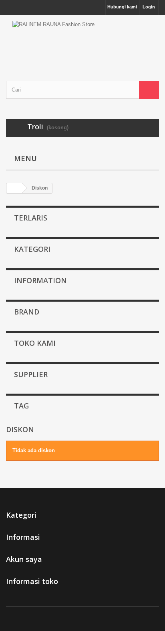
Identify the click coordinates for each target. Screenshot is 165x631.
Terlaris (30, 218)
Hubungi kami (122, 6)
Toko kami (35, 343)
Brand (26, 312)
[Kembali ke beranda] (14, 188)
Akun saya (24, 559)
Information (40, 280)
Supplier (31, 374)
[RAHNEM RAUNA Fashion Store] (82, 41)
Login (149, 6)
